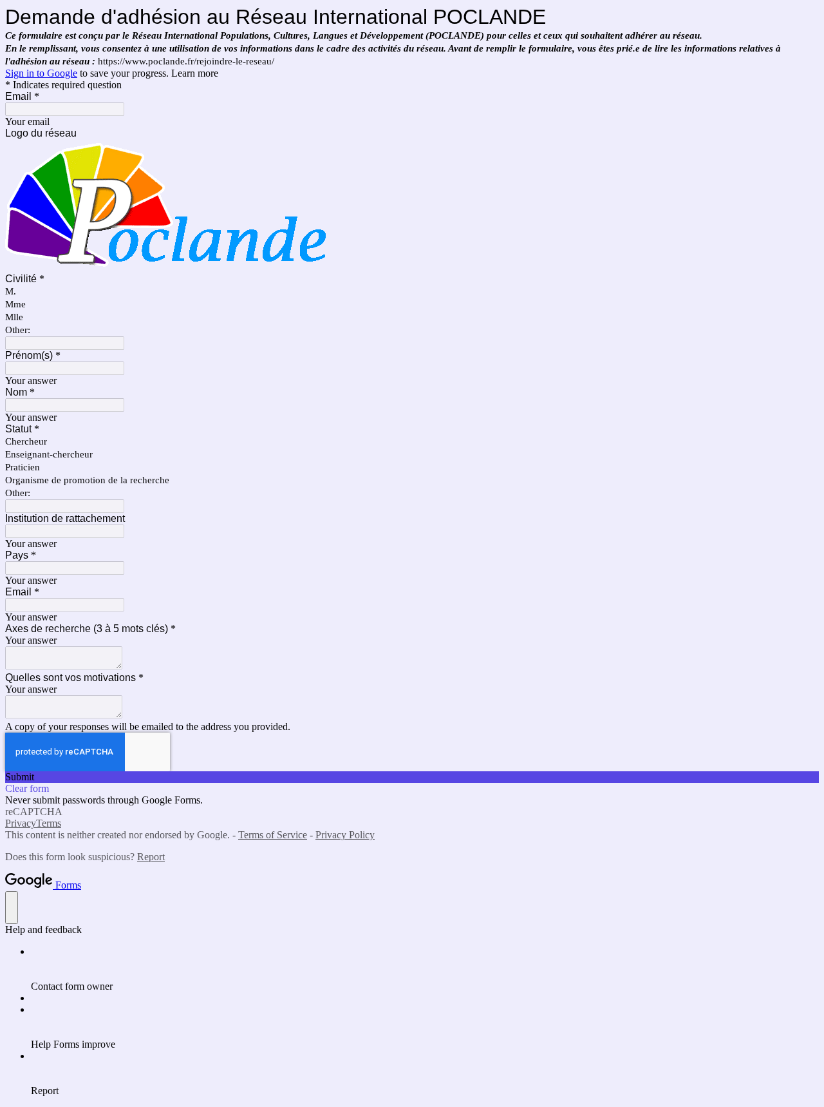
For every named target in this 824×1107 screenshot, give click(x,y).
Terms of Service (272, 834)
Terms (48, 823)
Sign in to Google (41, 73)
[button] (412, 777)
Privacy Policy (345, 834)
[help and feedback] (11, 907)
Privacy (20, 823)
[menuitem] (425, 969)
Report (151, 856)
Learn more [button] (194, 73)
